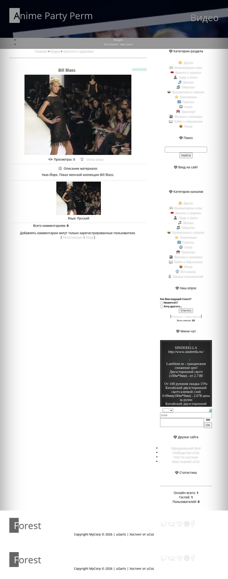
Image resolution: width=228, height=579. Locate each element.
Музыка (188, 82)
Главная (41, 51)
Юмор (188, 126)
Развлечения (188, 96)
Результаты (177, 316)
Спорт (188, 106)
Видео (55, 51)
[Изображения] (78, 198)
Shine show (95, 159)
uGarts (121, 534)
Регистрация (72, 237)
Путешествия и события (188, 92)
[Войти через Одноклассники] (197, 179)
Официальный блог (186, 448)
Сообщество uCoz (186, 452)
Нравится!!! (171, 302)
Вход (89, 237)
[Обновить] (210, 410)
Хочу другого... (173, 306)
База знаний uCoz (186, 461)
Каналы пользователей (188, 276)
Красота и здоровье (78, 51)
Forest (27, 525)
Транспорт (188, 111)
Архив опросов (193, 316)
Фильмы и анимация (188, 116)
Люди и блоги (188, 77)
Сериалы (188, 101)
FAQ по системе (186, 457)
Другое (188, 62)
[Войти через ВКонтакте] (182, 179)
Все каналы (188, 271)
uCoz (150, 534)
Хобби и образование (188, 121)
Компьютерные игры (188, 67)
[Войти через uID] (174, 179)
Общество (188, 87)
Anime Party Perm (53, 15)
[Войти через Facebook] (189, 179)
